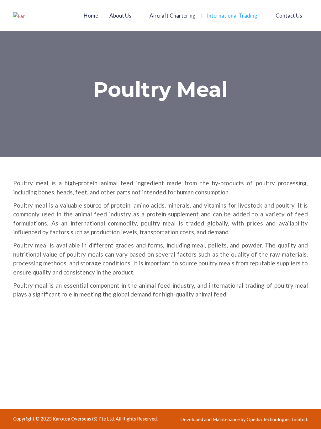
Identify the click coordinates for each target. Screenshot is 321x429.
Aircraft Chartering (173, 15)
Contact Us (289, 15)
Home (91, 15)
